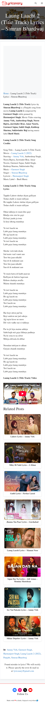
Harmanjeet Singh (21, 175)
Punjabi (6, 657)
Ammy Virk (18, 156)
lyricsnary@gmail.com (24, 670)
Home (6, 93)
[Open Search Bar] (36, 3)
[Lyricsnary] (12, 3)
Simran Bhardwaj (19, 172)
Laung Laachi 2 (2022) (21, 153)
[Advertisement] (22, 68)
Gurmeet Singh (18, 169)
